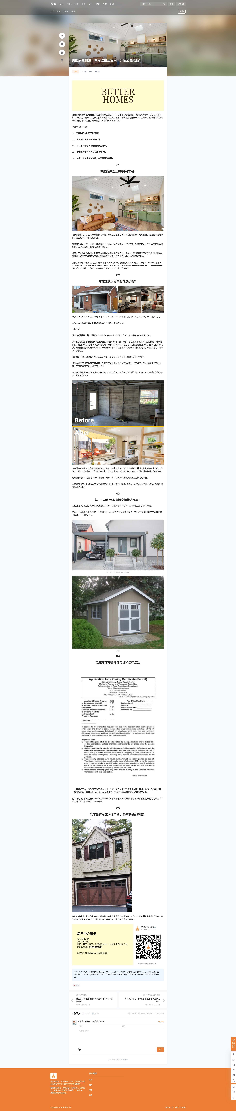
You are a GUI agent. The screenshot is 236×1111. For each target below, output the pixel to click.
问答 (112, 4)
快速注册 (181, 4)
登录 (171, 4)
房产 (91, 4)
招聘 (105, 4)
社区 (69, 4)
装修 (75, 71)
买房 (65, 11)
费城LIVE (67, 1107)
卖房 (73, 11)
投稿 (182, 11)
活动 (76, 4)
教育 (98, 4)
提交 (160, 1050)
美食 (84, 4)
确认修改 (161, 1021)
